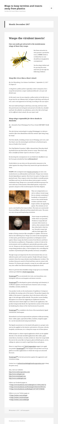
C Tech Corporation (29, 346)
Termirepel (13, 276)
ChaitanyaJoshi (25, 410)
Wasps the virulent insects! (27, 38)
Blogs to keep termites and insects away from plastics (23, 7)
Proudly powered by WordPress (17, 421)
